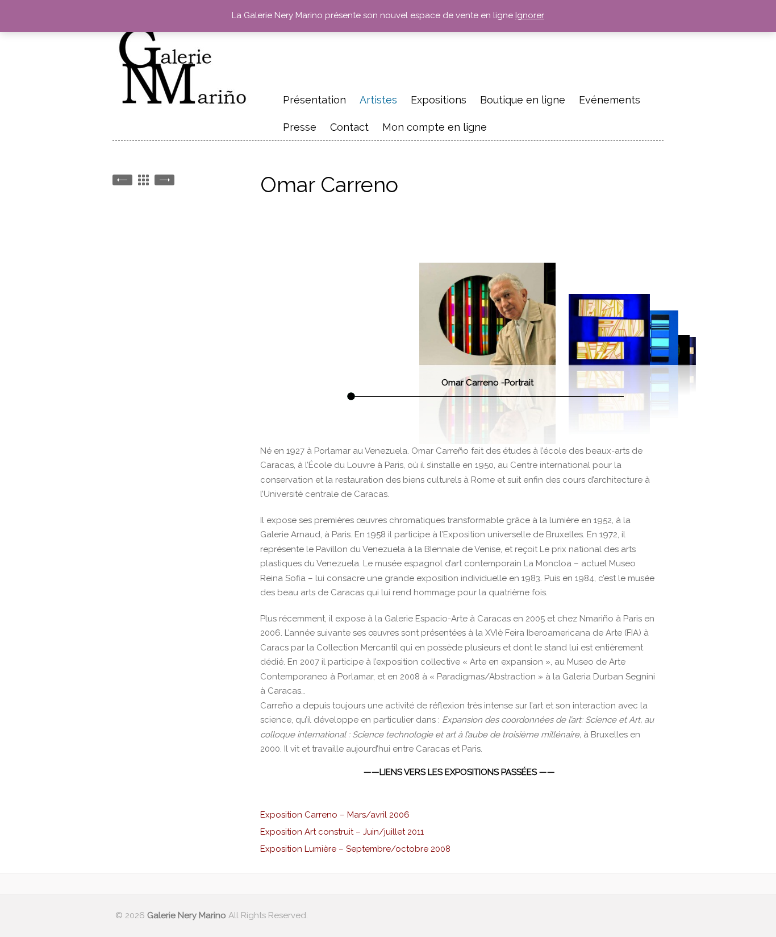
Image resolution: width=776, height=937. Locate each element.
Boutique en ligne (522, 100)
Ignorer (529, 15)
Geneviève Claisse (122, 180)
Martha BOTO (164, 180)
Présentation (314, 100)
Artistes (378, 100)
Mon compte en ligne (434, 127)
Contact (349, 127)
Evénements (609, 98)
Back (143, 180)
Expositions (438, 100)
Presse (299, 127)
